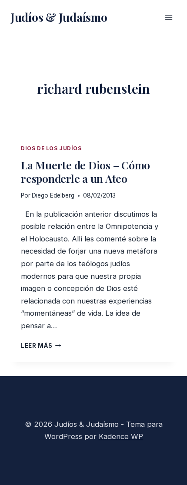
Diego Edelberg (53, 195)
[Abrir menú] (168, 17)
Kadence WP (121, 436)
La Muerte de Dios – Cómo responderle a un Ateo (85, 171)
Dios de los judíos (51, 148)
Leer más (41, 345)
